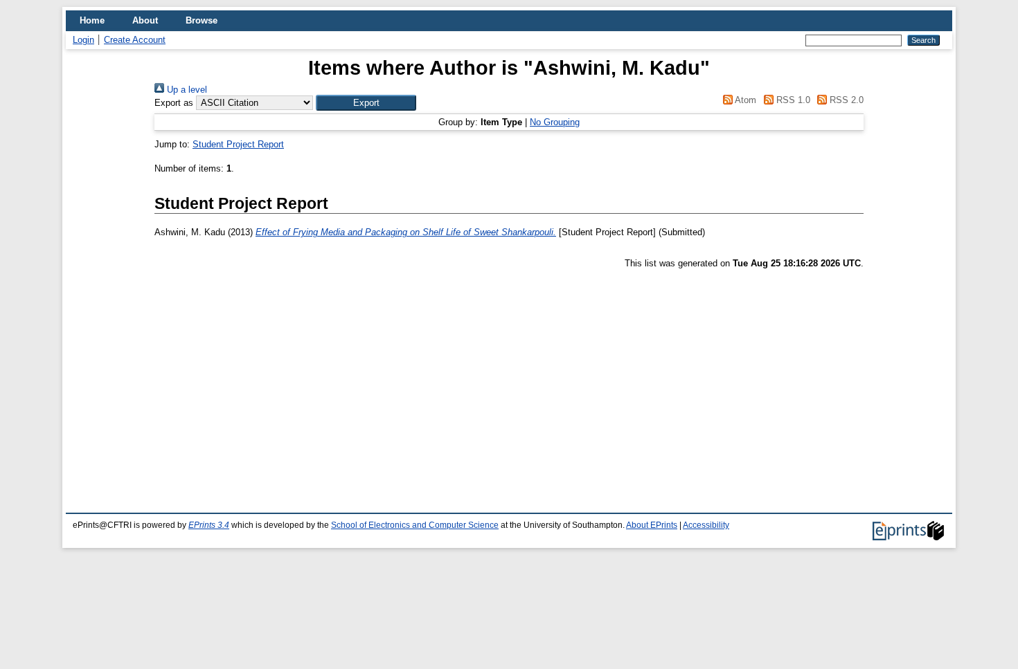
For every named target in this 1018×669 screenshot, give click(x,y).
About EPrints (651, 525)
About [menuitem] (145, 20)
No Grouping (555, 122)
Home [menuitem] (92, 20)
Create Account (135, 40)
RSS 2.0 (845, 100)
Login (83, 40)
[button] (366, 103)
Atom (744, 100)
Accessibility (706, 525)
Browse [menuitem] (201, 20)
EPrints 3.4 (208, 525)
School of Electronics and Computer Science (415, 525)
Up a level (185, 89)
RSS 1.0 (792, 100)
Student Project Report (238, 144)
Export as (173, 103)
